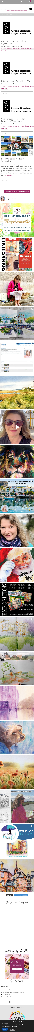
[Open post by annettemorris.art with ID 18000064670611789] (17, 668)
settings (15, 1026)
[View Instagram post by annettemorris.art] (32, 235)
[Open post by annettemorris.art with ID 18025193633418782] (17, 392)
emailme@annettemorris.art (9, 997)
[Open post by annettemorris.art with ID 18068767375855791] (17, 427)
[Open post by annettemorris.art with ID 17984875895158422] (17, 875)
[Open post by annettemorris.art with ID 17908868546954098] (17, 634)
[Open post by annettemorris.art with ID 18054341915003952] (17, 496)
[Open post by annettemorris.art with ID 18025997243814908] (17, 289)
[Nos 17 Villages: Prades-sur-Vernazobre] (17, 146)
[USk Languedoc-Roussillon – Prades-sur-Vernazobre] (17, 106)
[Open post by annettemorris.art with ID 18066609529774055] (17, 530)
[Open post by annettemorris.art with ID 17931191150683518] (17, 772)
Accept (4, 1029)
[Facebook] (3, 1001)
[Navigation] (31, 9)
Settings (12, 1029)
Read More (4, 51)
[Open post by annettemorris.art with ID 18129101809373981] (17, 323)
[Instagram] (9, 1001)
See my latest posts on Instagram (16, 191)
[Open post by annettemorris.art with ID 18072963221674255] (17, 254)
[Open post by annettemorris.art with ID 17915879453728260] (17, 806)
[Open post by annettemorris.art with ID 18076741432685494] (17, 358)
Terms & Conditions (20, 1007)
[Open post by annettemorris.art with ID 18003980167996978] (17, 841)
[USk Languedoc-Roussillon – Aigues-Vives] (17, 28)
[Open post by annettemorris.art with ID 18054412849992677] (17, 565)
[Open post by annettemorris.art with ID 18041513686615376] (17, 737)
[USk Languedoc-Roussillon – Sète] (17, 68)
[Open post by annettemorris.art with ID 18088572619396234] (17, 703)
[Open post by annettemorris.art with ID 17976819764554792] (17, 599)
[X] (6, 1001)
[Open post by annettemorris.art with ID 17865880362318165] (17, 461)
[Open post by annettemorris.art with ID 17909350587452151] (17, 220)
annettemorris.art (16, 205)
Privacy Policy (12, 1007)
